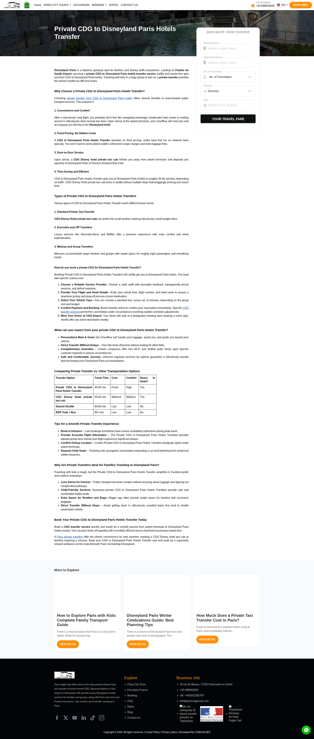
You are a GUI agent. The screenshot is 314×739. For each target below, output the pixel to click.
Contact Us (133, 717)
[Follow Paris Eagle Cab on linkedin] (83, 717)
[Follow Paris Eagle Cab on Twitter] (65, 717)
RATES (113, 5)
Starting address (211, 43)
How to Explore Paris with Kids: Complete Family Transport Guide (86, 620)
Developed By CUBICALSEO (194, 732)
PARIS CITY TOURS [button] (56, 5)
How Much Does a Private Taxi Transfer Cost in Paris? (224, 617)
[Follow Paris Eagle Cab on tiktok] (92, 717)
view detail (68, 644)
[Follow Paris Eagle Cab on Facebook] (57, 717)
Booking (132, 695)
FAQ (130, 701)
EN (283, 5)
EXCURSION (81, 5)
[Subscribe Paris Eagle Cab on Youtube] (74, 717)
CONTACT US (129, 5)
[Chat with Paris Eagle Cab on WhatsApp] (306, 730)
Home (37, 5)
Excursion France (137, 690)
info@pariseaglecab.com (194, 701)
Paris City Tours (136, 684)
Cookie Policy (152, 732)
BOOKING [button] (98, 5)
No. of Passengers (213, 71)
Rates (130, 706)
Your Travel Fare (228, 119)
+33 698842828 (264, 5)
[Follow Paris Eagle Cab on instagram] (101, 717)
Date (206, 100)
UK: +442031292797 (192, 695)
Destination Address (213, 57)
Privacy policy (169, 732)
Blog (130, 712)
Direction (208, 85)
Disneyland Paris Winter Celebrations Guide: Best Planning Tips (150, 620)
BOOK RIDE (300, 5)
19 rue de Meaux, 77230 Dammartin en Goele (206, 684)
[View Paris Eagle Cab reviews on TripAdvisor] (189, 714)
